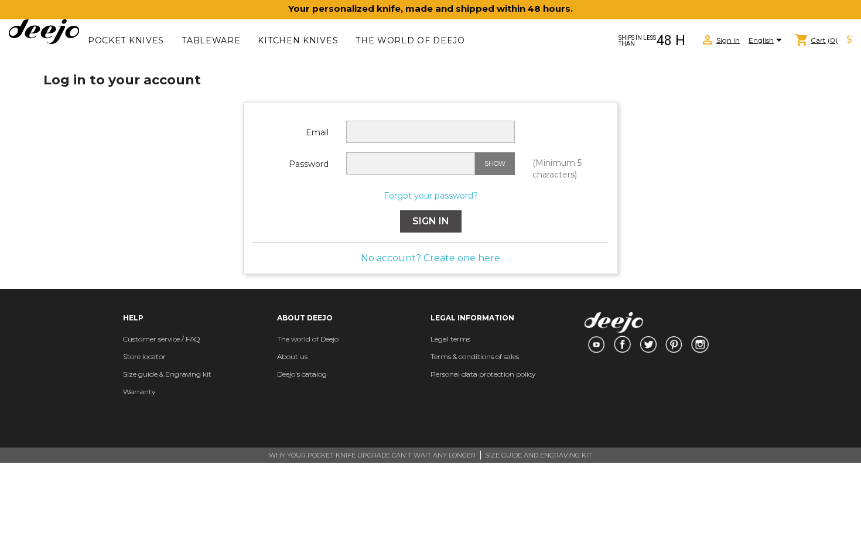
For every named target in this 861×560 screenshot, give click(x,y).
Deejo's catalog (302, 374)
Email (317, 132)
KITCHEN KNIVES (298, 40)
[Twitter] (648, 344)
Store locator (144, 356)
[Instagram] (700, 344)
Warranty (139, 391)
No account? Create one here (430, 258)
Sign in (430, 221)
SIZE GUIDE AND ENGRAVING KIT (538, 455)
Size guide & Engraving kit (167, 374)
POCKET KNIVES (126, 40)
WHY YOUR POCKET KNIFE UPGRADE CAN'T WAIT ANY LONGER (372, 455)
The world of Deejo (410, 40)
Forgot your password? (431, 195)
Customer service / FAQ (161, 338)
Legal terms (450, 338)
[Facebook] (622, 344)
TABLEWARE (211, 40)
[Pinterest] (674, 344)
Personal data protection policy (482, 374)
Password (309, 164)
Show (494, 163)
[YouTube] (596, 344)
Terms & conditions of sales (474, 356)
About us (292, 356)
